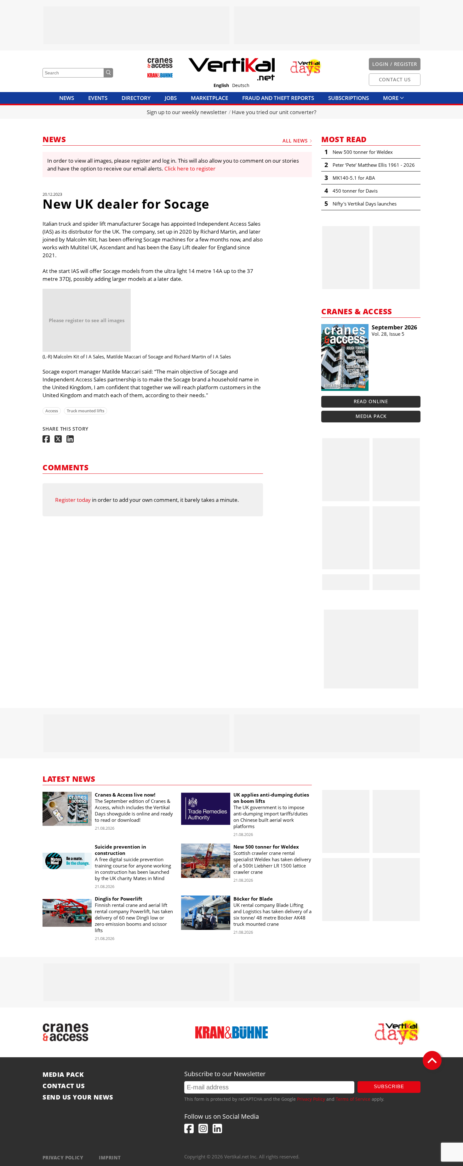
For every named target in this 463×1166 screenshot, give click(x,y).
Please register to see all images (86, 320)
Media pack (371, 416)
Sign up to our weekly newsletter (187, 112)
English (221, 85)
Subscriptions (348, 98)
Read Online (371, 401)
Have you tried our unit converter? (274, 112)
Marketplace (209, 98)
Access (51, 411)
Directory (136, 98)
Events (97, 98)
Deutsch (240, 85)
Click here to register (189, 168)
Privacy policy (63, 1157)
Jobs (171, 98)
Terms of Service (353, 1099)
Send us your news (78, 1097)
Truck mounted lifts (85, 411)
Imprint (110, 1157)
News (66, 98)
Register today (73, 499)
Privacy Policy (311, 1099)
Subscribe (389, 1086)
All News (295, 140)
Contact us (64, 1086)
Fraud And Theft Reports (278, 98)
